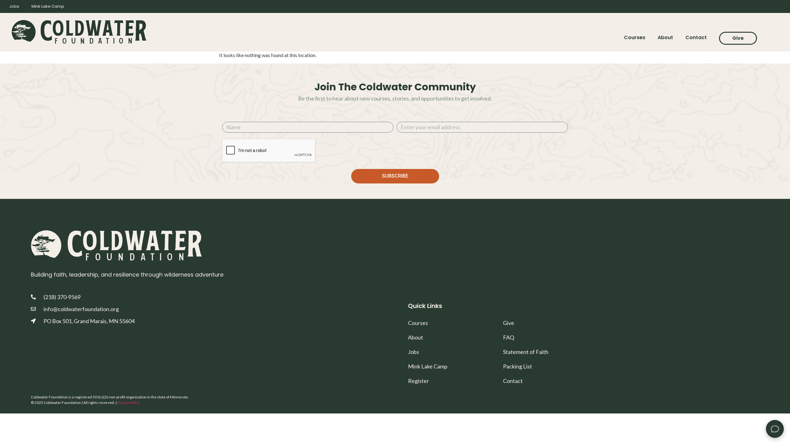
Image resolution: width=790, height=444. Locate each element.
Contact (696, 37)
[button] (775, 429)
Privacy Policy (128, 402)
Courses (634, 37)
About (665, 37)
